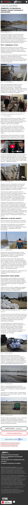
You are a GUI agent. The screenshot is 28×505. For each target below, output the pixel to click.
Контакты (4, 461)
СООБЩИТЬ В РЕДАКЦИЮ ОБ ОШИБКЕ (11, 463)
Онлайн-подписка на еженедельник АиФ (12, 459)
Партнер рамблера (12, 498)
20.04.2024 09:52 (4, 5)
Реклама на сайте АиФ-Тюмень (9, 454)
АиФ (11, 32)
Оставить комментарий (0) (14, 433)
